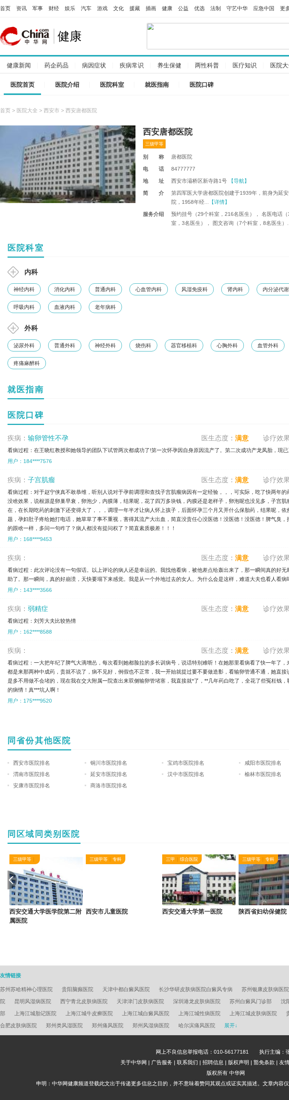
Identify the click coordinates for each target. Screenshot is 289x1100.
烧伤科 (143, 345)
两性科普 (207, 65)
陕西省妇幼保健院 (261, 911)
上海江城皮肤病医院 (253, 1013)
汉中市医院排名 (185, 774)
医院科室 (112, 84)
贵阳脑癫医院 (77, 989)
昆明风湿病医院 (32, 1001)
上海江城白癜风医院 (145, 1013)
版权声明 (238, 1062)
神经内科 (24, 289)
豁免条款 (264, 1062)
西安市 (51, 110)
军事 (37, 8)
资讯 (21, 8)
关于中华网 (133, 1062)
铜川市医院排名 (108, 763)
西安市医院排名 (31, 763)
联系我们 (187, 1062)
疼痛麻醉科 (27, 363)
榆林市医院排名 (263, 774)
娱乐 (70, 8)
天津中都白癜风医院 (126, 989)
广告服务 (161, 1062)
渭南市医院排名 (31, 774)
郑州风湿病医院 (150, 1025)
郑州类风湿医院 (64, 1025)
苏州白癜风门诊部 (251, 1001)
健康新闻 (19, 65)
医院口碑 (202, 84)
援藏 (134, 8)
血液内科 (64, 307)
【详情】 (219, 202)
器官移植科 (184, 345)
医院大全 (27, 110)
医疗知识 (245, 65)
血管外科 (267, 345)
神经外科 (105, 345)
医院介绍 (67, 84)
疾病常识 (132, 65)
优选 (199, 8)
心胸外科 (227, 345)
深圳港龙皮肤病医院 (197, 1001)
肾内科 (235, 289)
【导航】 (238, 181)
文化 (118, 8)
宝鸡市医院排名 (185, 763)
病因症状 (94, 65)
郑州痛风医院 (107, 1025)
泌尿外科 (24, 345)
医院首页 (23, 84)
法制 (215, 8)
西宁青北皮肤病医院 (84, 1001)
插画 (151, 8)
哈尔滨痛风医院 (196, 1025)
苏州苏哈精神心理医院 (26, 989)
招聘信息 (213, 1062)
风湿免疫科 (194, 289)
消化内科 (64, 289)
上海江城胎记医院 (35, 1013)
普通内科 (105, 289)
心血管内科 (148, 289)
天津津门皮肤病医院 (140, 1001)
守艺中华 (237, 8)
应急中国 (263, 8)
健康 (167, 8)
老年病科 (105, 307)
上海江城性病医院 (199, 1013)
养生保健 (169, 65)
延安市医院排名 (108, 774)
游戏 (102, 8)
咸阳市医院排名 (263, 763)
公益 (183, 8)
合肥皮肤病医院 (18, 1025)
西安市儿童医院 (105, 911)
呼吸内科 (24, 307)
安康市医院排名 (31, 785)
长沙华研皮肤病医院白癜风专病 (196, 989)
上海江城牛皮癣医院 (89, 1013)
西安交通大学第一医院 (190, 911)
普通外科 (64, 345)
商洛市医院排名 (108, 785)
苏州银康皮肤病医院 (265, 989)
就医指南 (157, 84)
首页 (5, 8)
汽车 (86, 8)
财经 (54, 8)
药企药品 (56, 65)
